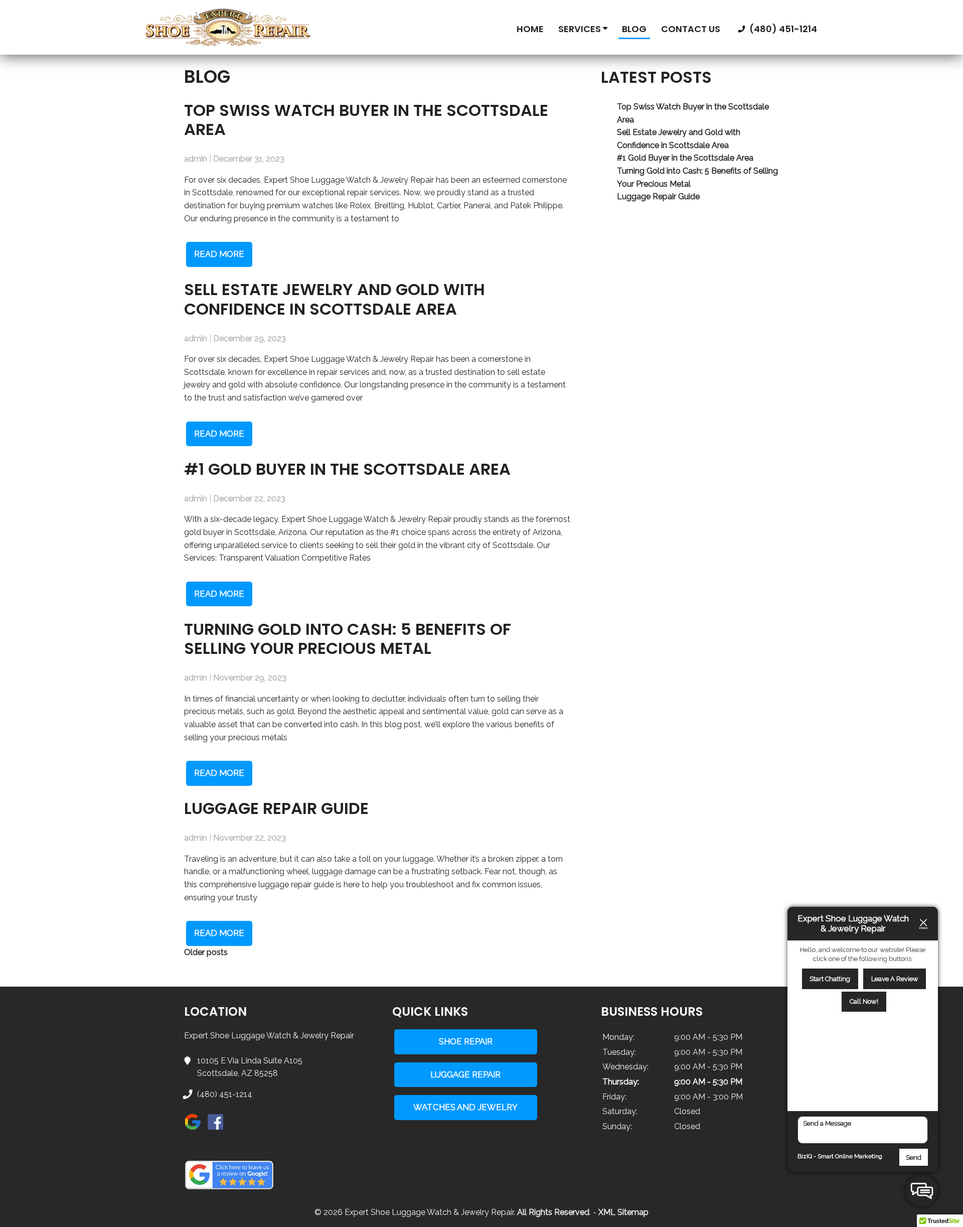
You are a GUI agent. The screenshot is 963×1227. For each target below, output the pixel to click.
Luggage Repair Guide (276, 808)
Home (530, 29)
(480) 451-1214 (782, 29)
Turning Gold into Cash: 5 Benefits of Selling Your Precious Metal (347, 638)
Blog (634, 29)
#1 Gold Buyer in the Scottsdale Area (347, 469)
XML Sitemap (623, 1212)
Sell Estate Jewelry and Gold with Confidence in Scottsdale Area (334, 299)
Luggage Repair (465, 1074)
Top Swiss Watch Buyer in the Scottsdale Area (366, 120)
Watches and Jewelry (465, 1107)
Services (580, 29)
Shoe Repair (466, 1041)
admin (195, 159)
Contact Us (690, 29)
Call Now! (864, 1001)
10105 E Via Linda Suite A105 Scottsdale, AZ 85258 (249, 1067)
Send (913, 1157)
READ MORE (219, 254)
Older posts (206, 952)
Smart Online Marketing (850, 1156)
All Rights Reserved (553, 1212)
